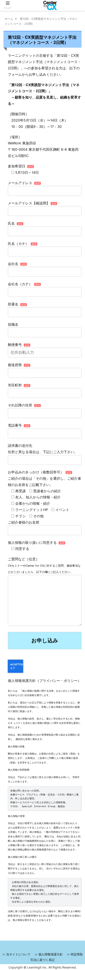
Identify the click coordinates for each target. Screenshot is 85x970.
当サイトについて (18, 954)
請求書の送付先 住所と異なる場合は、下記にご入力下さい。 (43, 448)
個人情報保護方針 (50, 954)
